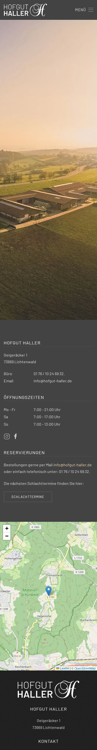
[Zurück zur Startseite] (25, 10)
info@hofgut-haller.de (53, 380)
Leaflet (64, 668)
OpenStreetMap (85, 668)
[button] (84, 10)
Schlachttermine (27, 497)
